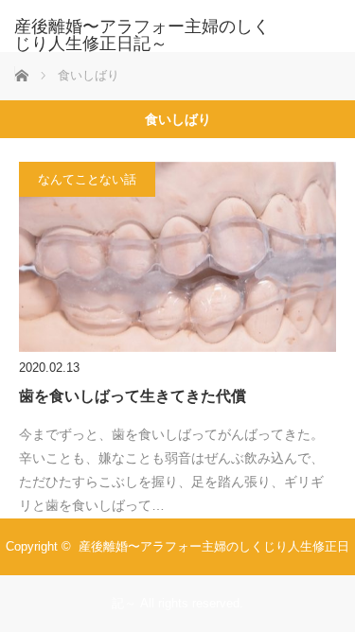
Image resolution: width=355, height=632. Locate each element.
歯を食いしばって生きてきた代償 (132, 396)
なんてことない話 (87, 179)
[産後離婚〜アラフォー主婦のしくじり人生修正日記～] (149, 35)
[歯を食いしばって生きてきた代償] (177, 257)
